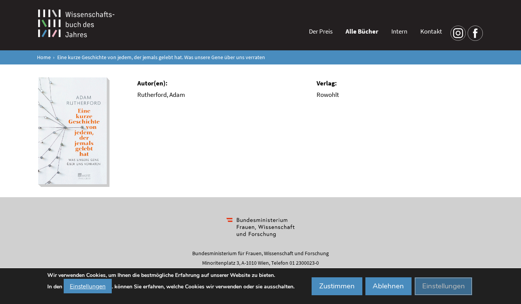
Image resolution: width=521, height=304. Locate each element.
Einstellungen (88, 286)
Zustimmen (337, 286)
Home (44, 57)
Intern (399, 31)
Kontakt (431, 31)
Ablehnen (388, 286)
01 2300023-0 (304, 262)
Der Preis (321, 31)
